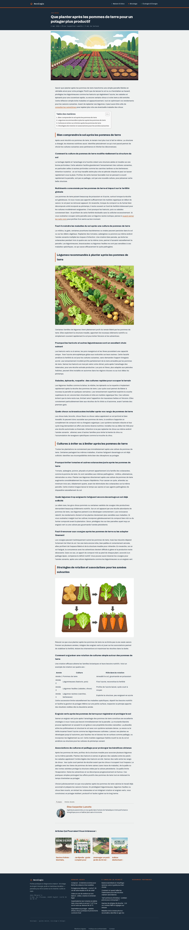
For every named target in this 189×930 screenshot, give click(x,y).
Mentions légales (80, 929)
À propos (59, 802)
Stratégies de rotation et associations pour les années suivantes (83, 126)
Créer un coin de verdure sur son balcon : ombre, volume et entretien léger (83, 896)
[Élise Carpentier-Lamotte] (60, 819)
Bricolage (133, 4)
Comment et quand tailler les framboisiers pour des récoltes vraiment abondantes (112, 893)
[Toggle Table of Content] (106, 114)
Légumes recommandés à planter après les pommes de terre (82, 120)
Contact (112, 929)
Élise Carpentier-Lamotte (79, 807)
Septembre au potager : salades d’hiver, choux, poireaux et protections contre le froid (84, 911)
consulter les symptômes (65, 107)
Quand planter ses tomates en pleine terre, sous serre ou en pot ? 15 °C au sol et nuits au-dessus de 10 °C (84, 903)
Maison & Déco (118, 4)
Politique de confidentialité (98, 929)
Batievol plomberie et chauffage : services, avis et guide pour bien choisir (113, 885)
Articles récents (69, 802)
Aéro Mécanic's (36, 895)
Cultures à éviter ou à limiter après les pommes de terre (79, 123)
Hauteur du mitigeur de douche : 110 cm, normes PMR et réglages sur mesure (114, 905)
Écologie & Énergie (150, 4)
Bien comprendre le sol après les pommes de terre (77, 117)
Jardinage (55, 13)
